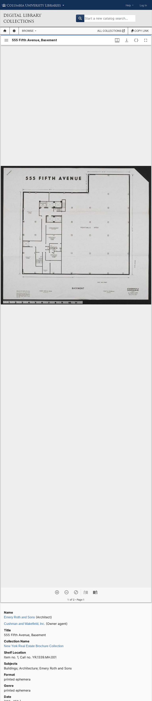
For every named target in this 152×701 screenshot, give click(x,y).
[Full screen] (145, 40)
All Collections (109, 31)
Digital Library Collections (22, 18)
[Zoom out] (66, 592)
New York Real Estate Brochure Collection (34, 646)
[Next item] (95, 592)
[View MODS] (136, 40)
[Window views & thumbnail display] (117, 40)
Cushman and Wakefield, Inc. (24, 623)
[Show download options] (126, 40)
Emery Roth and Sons (19, 617)
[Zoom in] (57, 592)
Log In (143, 5)
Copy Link (141, 31)
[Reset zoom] (76, 592)
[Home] (5, 30)
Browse (28, 31)
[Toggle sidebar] (6, 40)
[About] (14, 30)
